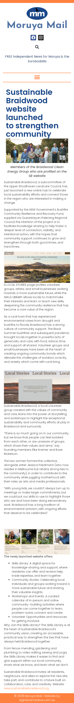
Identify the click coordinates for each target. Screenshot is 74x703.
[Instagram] (41, 37)
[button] (37, 46)
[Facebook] (33, 37)
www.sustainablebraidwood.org (26, 688)
